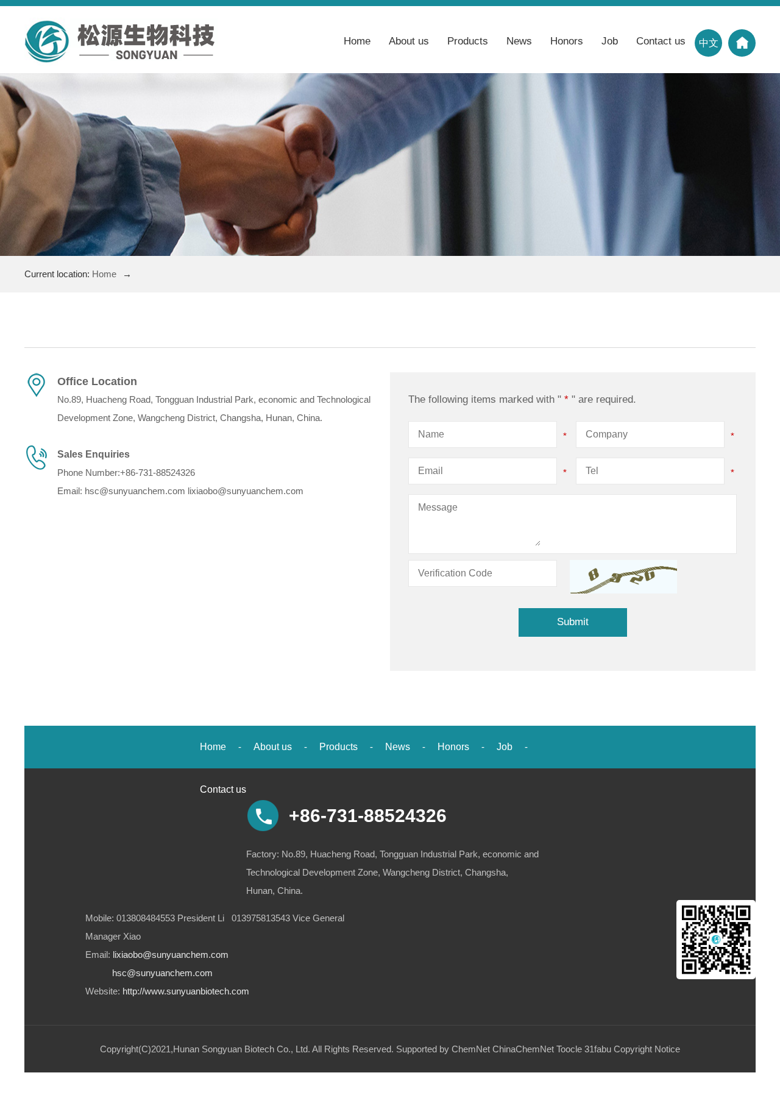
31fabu (597, 1049)
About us (409, 41)
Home (357, 41)
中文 (708, 43)
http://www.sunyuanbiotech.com (185, 991)
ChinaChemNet (523, 1049)
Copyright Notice (647, 1049)
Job (609, 41)
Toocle (569, 1049)
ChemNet (471, 1049)
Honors (566, 41)
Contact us (661, 41)
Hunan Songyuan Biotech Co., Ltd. (241, 1049)
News (519, 41)
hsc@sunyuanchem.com (135, 491)
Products (467, 41)
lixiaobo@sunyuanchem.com (245, 491)
